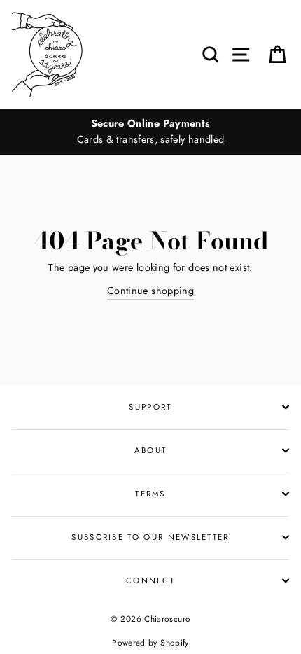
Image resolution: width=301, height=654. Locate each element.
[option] (150, 132)
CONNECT (150, 580)
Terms (150, 493)
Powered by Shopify (150, 642)
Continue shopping (150, 291)
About (150, 450)
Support (150, 406)
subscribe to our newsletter (150, 537)
